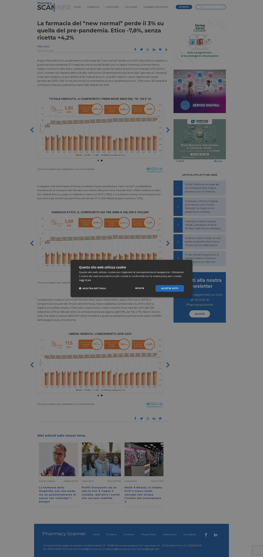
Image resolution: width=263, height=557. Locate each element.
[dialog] (131, 278)
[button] (92, 288)
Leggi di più (85, 280)
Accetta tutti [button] (169, 288)
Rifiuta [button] (139, 288)
